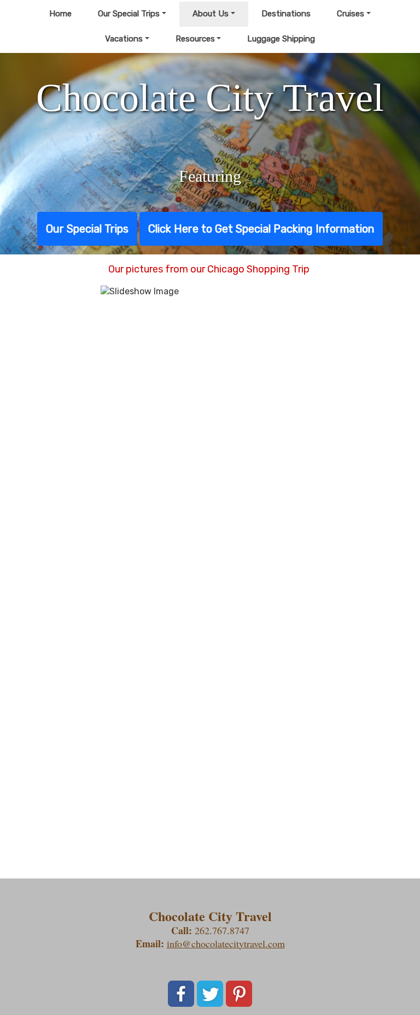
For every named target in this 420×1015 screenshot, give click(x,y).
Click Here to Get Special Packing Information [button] (261, 228)
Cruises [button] (350, 14)
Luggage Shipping (281, 39)
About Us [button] (210, 14)
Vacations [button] (124, 39)
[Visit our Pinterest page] (239, 994)
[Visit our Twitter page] (210, 994)
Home (60, 14)
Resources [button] (195, 39)
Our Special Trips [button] (129, 14)
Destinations (286, 14)
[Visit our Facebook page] (181, 994)
